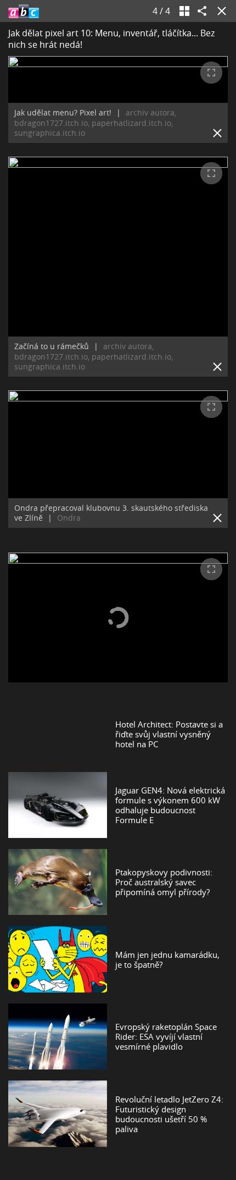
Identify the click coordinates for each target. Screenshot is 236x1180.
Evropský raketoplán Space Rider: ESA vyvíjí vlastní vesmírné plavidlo (166, 1036)
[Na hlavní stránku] (23, 11)
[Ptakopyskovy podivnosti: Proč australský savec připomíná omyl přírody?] (57, 882)
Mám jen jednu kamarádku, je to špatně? (167, 959)
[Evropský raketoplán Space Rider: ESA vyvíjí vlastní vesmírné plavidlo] (57, 1036)
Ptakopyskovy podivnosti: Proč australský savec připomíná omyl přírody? (163, 882)
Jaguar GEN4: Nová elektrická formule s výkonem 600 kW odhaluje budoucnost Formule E (170, 805)
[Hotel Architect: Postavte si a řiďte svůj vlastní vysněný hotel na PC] (57, 734)
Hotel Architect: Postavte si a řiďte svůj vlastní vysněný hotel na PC (169, 734)
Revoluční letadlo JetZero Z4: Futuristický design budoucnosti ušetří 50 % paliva (169, 1114)
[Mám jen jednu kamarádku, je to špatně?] (57, 959)
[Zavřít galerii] (219, 10)
